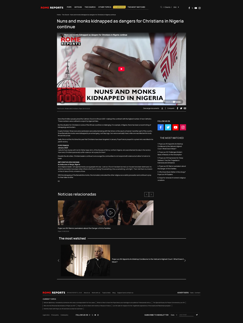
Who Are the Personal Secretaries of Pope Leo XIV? (60, 306)
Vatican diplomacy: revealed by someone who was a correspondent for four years (69, 302)
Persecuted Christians (71, 108)
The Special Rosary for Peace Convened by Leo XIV (169, 302)
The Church (90, 7)
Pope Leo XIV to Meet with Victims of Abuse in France (94, 306)
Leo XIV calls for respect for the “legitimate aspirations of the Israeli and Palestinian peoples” (142, 306)
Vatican (78, 7)
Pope (69, 7)
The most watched (136, 7)
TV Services (119, 7)
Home (59, 15)
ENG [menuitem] (175, 7)
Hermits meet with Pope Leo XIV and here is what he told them (63, 309)
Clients (167, 7)
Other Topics (104, 7)
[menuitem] (176, 7)
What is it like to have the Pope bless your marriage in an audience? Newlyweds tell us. (124, 302)
